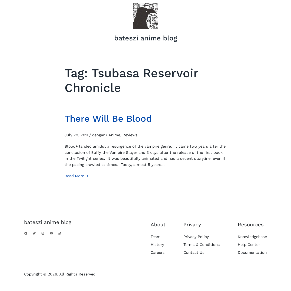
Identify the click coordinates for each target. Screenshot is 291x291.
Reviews (130, 135)
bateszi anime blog (145, 38)
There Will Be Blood (108, 118)
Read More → (76, 176)
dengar (98, 135)
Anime (114, 135)
